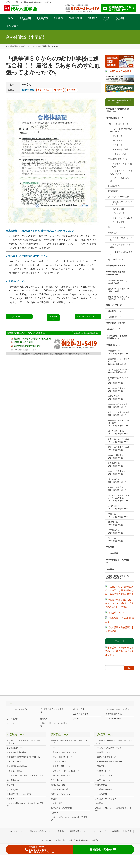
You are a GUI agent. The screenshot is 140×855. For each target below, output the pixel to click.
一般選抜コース (103, 752)
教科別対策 (117, 136)
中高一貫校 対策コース (62, 757)
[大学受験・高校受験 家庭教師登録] (119, 630)
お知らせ (10, 723)
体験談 (59, 90)
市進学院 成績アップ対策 (121, 238)
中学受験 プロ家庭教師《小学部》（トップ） (24, 741)
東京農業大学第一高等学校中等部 (119, 361)
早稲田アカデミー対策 (117, 159)
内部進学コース (103, 780)
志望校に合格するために (121, 179)
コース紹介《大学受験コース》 (108, 748)
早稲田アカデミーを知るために (121, 165)
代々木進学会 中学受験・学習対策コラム (117, 337)
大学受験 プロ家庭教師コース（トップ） (113, 741)
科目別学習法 (56, 780)
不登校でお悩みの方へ (60, 794)
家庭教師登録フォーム (79, 831)
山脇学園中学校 (119, 507)
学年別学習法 (118, 222)
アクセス (77, 718)
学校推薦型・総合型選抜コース (110, 761)
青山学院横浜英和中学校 (119, 371)
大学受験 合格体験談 (104, 789)
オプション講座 (119, 154)
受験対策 (72, 90)
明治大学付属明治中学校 (119, 440)
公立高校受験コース (61, 766)
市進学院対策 (114, 233)
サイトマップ (100, 831)
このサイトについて (16, 831)
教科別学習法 (118, 209)
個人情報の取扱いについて (41, 831)
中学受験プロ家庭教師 (115, 273)
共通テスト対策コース (106, 757)
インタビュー (45, 90)
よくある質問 (112, 553)
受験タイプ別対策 (114, 305)
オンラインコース (104, 775)
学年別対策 (117, 145)
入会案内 (110, 569)
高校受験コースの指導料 (61, 808)
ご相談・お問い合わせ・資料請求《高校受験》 (69, 818)
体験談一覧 (53, 317)
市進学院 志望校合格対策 (121, 253)
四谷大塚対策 (114, 186)
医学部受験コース (104, 766)
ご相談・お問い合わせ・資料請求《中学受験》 (117, 577)
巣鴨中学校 (119, 515)
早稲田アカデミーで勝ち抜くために (121, 172)
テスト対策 (117, 140)
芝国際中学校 (119, 352)
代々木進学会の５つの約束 (117, 709)
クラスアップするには (122, 218)
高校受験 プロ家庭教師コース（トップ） (69, 741)
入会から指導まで (80, 714)
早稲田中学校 (119, 523)
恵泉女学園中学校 (119, 456)
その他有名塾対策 (115, 259)
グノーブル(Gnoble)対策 (118, 197)
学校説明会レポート (114, 345)
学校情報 (110, 547)
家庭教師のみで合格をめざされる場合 (118, 281)
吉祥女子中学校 (119, 397)
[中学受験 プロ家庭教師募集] (119, 621)
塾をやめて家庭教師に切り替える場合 (118, 290)
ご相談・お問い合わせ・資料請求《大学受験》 (113, 809)
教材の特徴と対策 (120, 149)
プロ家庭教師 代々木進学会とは (52, 710)
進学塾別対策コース (114, 118)
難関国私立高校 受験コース (64, 752)
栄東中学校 (119, 539)
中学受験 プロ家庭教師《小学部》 (118, 110)
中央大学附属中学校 (119, 472)
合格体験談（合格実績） (116, 323)
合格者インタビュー (114, 329)
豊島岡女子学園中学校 (119, 405)
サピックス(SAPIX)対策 (118, 124)
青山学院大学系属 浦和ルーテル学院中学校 (119, 498)
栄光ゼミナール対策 (116, 227)
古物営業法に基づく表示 (120, 831)
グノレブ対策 (118, 213)
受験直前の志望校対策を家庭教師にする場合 (118, 298)
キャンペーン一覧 (114, 718)
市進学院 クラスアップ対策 (121, 246)
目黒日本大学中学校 (119, 389)
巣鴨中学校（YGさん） (87, 316)
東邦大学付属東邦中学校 (119, 413)
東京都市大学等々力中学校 (119, 380)
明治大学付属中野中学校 (119, 448)
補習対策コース (115, 311)
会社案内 (44, 718)
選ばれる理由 (78, 709)
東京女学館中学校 (119, 488)
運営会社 (61, 831)
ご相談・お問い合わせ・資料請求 (53, 724)
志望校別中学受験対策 (115, 265)
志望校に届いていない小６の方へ (121, 130)
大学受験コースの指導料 (105, 799)
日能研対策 (113, 191)
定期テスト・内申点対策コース (66, 771)
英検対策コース (59, 761)
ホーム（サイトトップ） (17, 709)
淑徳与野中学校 (119, 464)
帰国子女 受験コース (62, 775)
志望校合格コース (115, 317)
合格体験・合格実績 (59, 789)
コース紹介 (55, 748)
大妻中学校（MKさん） (20, 316)
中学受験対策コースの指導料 (117, 561)
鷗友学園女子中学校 (119, 432)
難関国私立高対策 (58, 785)
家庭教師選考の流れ (114, 714)
